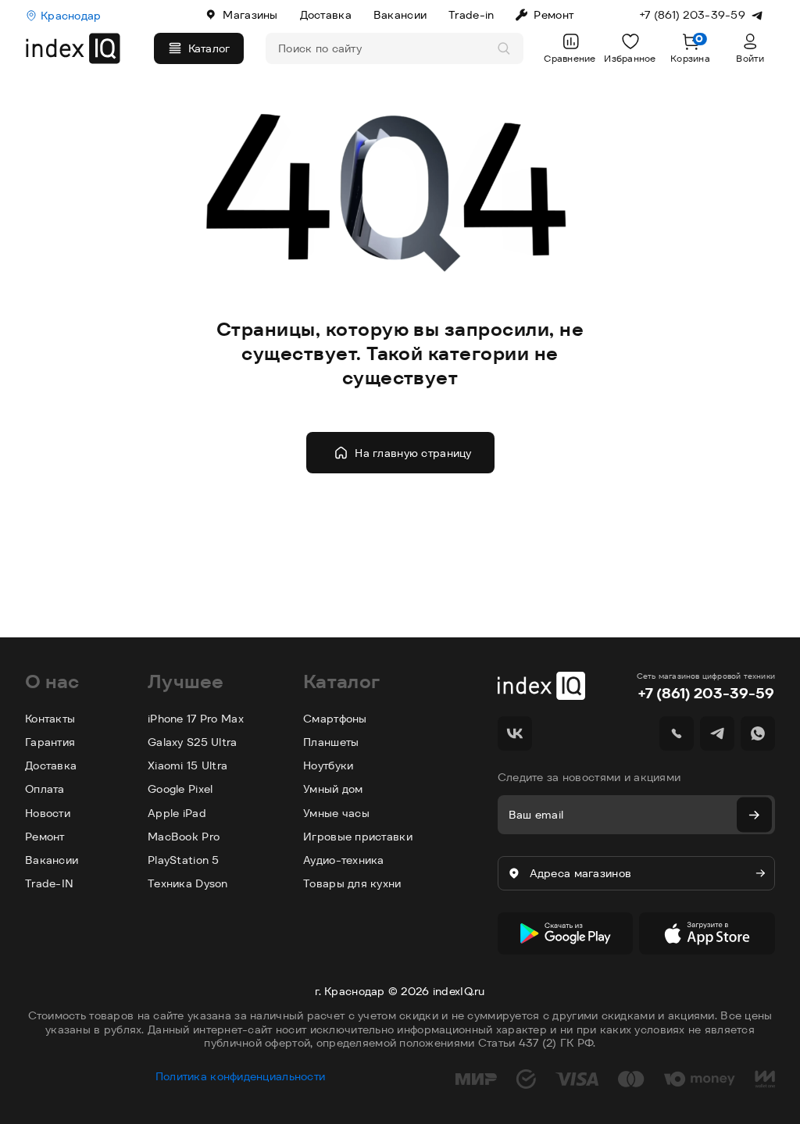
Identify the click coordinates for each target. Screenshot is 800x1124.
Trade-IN (49, 883)
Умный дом (333, 789)
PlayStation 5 (184, 860)
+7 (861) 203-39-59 (706, 693)
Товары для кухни (352, 883)
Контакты (50, 719)
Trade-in (471, 15)
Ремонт (553, 15)
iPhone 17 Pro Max (196, 719)
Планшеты (331, 742)
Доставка (326, 15)
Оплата (45, 789)
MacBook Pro (184, 837)
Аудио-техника (343, 860)
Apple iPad (177, 813)
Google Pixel (180, 789)
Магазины (250, 15)
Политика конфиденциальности (240, 1076)
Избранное (630, 58)
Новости (47, 813)
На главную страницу (413, 453)
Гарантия (50, 742)
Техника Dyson (188, 883)
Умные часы (336, 813)
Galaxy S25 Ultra (192, 742)
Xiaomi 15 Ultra (187, 765)
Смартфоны (335, 719)
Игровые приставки (357, 837)
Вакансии (400, 15)
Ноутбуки (328, 765)
